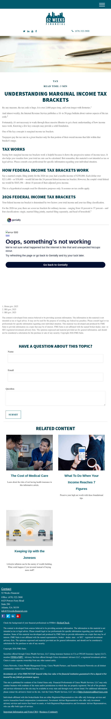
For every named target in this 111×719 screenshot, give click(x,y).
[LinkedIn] (28, 31)
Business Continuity (48, 711)
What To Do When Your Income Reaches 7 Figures (81, 482)
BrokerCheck (63, 622)
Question (10, 388)
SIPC (20, 656)
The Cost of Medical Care (29, 476)
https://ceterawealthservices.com (93, 691)
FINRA (14, 656)
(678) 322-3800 (82, 30)
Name (11, 351)
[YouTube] (32, 31)
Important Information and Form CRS (20, 711)
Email (11, 370)
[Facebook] (36, 31)
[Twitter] (24, 31)
